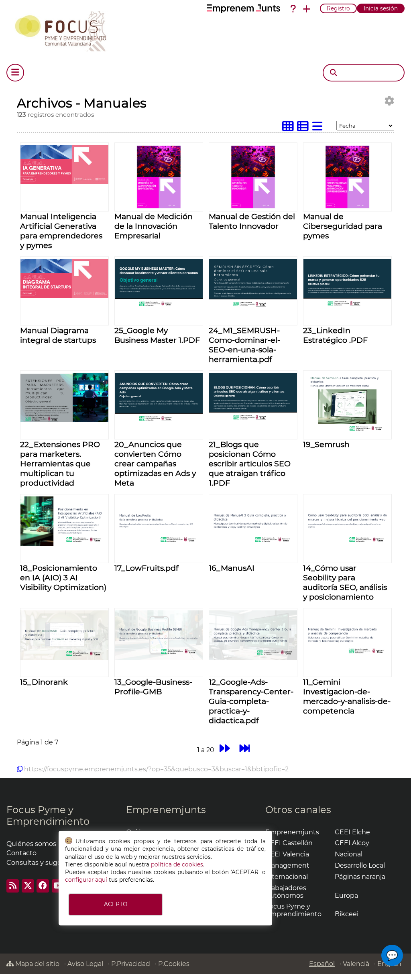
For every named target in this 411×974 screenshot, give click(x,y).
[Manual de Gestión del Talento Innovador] (253, 207)
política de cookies (177, 864)
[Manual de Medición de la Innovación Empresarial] (158, 207)
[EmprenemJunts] (243, 9)
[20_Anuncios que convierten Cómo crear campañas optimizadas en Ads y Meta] (159, 420)
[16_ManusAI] (253, 543)
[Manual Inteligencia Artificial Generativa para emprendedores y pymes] (64, 182)
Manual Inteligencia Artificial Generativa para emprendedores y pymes (61, 230)
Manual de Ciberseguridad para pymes (342, 225)
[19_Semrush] (347, 435)
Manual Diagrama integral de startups (58, 335)
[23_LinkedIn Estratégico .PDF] (347, 306)
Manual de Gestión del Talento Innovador (252, 221)
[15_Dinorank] (64, 657)
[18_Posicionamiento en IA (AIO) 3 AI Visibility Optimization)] (64, 543)
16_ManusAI (231, 568)
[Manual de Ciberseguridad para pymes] (347, 207)
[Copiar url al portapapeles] (19, 769)
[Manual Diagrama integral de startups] (64, 296)
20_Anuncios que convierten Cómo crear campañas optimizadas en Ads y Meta (155, 463)
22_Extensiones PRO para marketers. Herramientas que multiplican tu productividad (60, 463)
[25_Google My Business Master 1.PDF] (159, 306)
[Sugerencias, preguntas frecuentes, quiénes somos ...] (293, 9)
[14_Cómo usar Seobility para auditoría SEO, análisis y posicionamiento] (347, 543)
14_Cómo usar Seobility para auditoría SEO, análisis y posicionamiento (345, 582)
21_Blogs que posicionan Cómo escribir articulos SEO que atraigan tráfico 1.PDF (250, 463)
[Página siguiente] (224, 748)
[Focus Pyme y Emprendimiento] (65, 30)
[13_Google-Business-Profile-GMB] (159, 657)
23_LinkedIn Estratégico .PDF (335, 335)
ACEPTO (115, 904)
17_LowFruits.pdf (146, 568)
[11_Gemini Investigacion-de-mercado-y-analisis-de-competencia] (347, 657)
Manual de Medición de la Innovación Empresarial (153, 225)
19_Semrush (326, 444)
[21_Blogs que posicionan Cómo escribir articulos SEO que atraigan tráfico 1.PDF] (253, 420)
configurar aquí (86, 879)
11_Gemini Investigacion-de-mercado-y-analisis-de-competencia (347, 696)
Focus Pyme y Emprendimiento (48, 815)
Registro (338, 8)
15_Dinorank (44, 682)
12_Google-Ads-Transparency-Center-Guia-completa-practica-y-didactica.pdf (251, 701)
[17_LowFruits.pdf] (159, 543)
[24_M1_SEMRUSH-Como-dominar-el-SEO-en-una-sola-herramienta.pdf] (253, 306)
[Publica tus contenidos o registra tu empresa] (306, 9)
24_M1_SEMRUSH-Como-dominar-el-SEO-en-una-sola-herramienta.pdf (244, 344)
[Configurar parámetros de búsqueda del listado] (389, 101)
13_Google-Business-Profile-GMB (153, 686)
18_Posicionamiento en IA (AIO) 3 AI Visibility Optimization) (63, 577)
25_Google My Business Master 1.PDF (157, 335)
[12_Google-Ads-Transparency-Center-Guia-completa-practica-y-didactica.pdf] (253, 657)
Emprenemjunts (166, 809)
